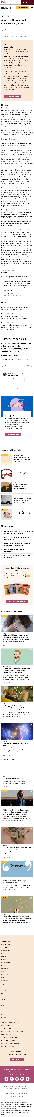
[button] (27, 2)
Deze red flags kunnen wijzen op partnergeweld (14, 550)
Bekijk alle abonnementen (17, 601)
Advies (7, 16)
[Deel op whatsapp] (31, 366)
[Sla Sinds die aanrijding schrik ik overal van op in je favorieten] (30, 725)
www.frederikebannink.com (13, 295)
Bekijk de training (13, 435)
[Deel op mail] (28, 366)
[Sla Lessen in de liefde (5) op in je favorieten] (30, 760)
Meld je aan (16, 1059)
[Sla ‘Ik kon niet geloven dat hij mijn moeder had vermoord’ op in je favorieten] (30, 862)
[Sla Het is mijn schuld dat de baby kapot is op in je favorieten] (30, 898)
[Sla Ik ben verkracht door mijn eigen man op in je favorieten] (30, 829)
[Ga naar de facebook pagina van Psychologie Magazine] (6, 1079)
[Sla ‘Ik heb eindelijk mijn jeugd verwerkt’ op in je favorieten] (30, 617)
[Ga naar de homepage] (6, 8)
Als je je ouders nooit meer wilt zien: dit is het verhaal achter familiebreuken (18, 532)
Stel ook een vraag (12, 96)
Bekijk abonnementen (22, 7)
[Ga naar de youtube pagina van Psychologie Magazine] (17, 1079)
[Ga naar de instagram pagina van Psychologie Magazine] (22, 1079)
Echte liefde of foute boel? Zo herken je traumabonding (16, 538)
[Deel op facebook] (25, 366)
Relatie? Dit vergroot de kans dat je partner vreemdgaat (17, 556)
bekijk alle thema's (23, 359)
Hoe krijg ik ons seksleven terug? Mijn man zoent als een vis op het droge (17, 544)
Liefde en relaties (9, 359)
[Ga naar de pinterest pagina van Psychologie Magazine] (28, 1079)
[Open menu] (32, 7)
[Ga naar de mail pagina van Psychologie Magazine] (12, 1079)
